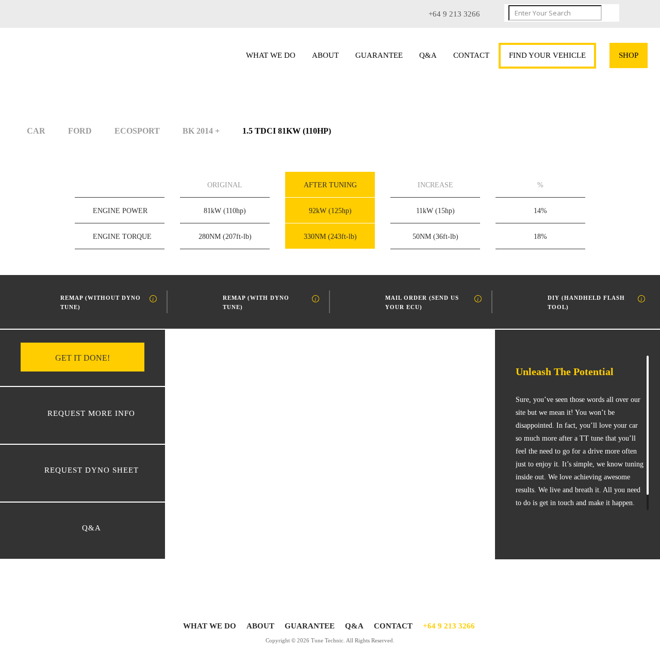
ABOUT (325, 55)
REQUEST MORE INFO (91, 413)
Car (36, 130)
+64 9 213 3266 (449, 626)
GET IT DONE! (82, 357)
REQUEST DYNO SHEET (91, 470)
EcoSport (137, 130)
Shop (628, 55)
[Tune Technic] (88, 57)
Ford (80, 130)
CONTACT (471, 55)
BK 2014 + (201, 130)
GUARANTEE (379, 55)
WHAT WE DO (270, 55)
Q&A (428, 55)
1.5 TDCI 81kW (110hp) (286, 130)
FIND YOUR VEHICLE (547, 55)
